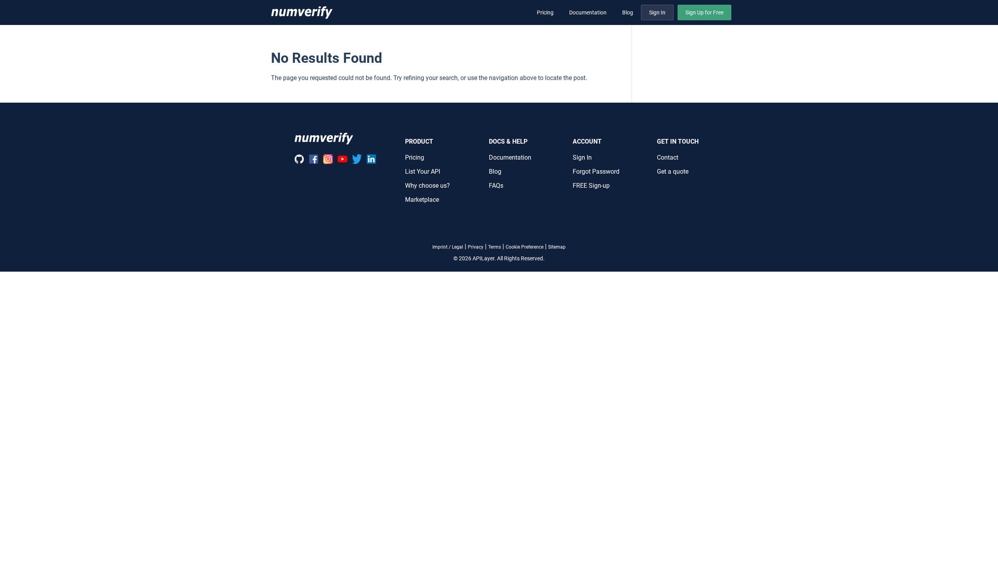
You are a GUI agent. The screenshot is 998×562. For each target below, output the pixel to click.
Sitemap (557, 247)
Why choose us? (427, 185)
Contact (667, 157)
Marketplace (422, 199)
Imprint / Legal (447, 247)
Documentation (588, 12)
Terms (494, 247)
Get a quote (672, 171)
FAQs (496, 185)
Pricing (545, 12)
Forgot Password (596, 171)
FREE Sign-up (591, 185)
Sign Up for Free (704, 12)
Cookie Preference (524, 247)
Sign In (657, 12)
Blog (627, 12)
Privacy (475, 247)
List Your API (422, 171)
